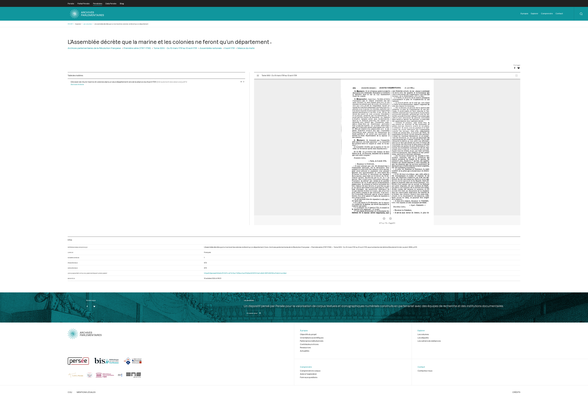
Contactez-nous (425, 371)
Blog (122, 3)
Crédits (516, 392)
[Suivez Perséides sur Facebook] (87, 306)
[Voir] (271, 42)
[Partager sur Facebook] (514, 68)
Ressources (305, 347)
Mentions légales (86, 392)
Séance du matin (246, 48)
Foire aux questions (308, 377)
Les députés (423, 338)
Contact (559, 13)
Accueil (70, 24)
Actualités (304, 351)
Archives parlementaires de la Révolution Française (94, 48)
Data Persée (111, 3)
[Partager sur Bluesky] (519, 68)
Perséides (97, 3)
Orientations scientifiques (311, 338)
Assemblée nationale (211, 48)
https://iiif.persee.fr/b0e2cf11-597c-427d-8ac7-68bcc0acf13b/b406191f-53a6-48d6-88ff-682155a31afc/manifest (245, 273)
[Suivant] (390, 218)
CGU (70, 392)
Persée (71, 3)
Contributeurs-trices (309, 344)
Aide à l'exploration (308, 374)
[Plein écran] (516, 75)
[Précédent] (384, 218)
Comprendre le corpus (310, 371)
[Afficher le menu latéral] (258, 75)
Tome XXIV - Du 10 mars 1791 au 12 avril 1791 (175, 48)
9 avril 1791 (229, 48)
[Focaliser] (244, 82)
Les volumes (87, 24)
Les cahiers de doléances (429, 341)
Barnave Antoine (77, 84)
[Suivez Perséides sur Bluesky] (94, 306)
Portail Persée (83, 3)
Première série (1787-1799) (137, 48)
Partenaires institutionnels (311, 341)
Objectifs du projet (308, 334)
